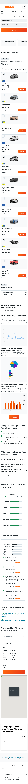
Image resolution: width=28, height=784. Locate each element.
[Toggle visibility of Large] (11, 379)
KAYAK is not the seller (8, 774)
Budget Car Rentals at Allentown (6, 619)
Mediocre (6, 553)
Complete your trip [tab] (22, 736)
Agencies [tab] (5, 736)
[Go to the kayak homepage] (9, 7)
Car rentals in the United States (18, 756)
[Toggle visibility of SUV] (11, 373)
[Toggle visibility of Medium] (11, 371)
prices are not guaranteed (7, 769)
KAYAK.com (4, 756)
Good (5, 548)
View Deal (22, 89)
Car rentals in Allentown (19, 757)
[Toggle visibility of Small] (11, 375)
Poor (5, 554)
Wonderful (7, 544)
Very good (7, 546)
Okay (5, 549)
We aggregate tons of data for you (11, 777)
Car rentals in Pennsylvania (7, 757)
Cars (9, 756)
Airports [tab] (12, 736)
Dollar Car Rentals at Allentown (20, 619)
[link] (14, 417)
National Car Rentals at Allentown (20, 614)
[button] (2, 6)
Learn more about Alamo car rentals (12, 745)
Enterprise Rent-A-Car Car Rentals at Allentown (7, 615)
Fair (5, 551)
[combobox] (6, 16)
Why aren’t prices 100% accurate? (11, 779)
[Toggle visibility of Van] (11, 377)
